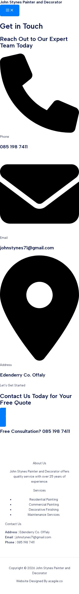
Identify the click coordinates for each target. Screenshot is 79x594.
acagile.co (55, 581)
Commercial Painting (44, 504)
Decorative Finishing (44, 510)
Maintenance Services (44, 515)
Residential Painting (43, 499)
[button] (39, 417)
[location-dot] (39, 360)
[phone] (39, 132)
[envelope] (39, 232)
